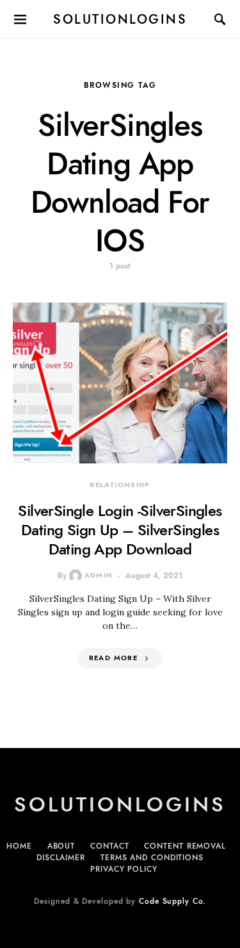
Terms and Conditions (152, 857)
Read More (113, 658)
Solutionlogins (120, 19)
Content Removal (185, 846)
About (61, 846)
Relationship (120, 485)
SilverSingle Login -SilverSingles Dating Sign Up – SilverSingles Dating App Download (119, 530)
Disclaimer (60, 857)
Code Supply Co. (172, 901)
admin (98, 575)
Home (19, 846)
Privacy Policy (123, 869)
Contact (109, 846)
